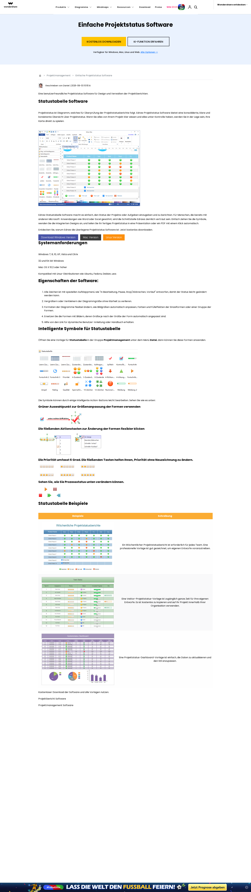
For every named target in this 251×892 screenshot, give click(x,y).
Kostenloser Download (125, 474)
